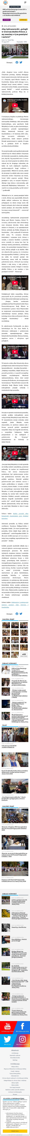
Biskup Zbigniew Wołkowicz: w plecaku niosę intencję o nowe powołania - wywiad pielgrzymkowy (19, 954)
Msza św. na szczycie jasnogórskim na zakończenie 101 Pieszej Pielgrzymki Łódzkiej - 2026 (14, 854)
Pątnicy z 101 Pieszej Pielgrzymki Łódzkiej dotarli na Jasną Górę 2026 (14, 880)
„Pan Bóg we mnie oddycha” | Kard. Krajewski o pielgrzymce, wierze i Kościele (14, 798)
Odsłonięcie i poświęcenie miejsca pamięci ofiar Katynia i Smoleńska (15, 604)
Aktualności (15, 1050)
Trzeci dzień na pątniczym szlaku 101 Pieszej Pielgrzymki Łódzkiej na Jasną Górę (19, 1012)
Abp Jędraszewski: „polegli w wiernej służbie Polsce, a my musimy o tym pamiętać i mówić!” (15, 33)
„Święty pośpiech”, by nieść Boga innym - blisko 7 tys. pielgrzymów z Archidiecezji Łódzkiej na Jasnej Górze (19, 706)
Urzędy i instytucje (15, 1071)
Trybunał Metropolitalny (15, 1073)
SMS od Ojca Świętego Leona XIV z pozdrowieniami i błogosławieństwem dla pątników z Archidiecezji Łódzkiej (15, 12)
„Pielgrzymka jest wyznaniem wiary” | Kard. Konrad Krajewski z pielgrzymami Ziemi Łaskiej (20, 999)
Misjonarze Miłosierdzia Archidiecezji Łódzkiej (15, 1069)
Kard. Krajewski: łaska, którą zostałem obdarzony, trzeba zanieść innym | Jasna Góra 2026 (15, 772)
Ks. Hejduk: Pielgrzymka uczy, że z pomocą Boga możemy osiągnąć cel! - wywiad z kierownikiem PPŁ (20, 968)
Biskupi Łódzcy (15, 1066)
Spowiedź (7, 20)
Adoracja (23, 20)
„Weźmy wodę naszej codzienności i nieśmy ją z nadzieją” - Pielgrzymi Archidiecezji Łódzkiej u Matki (19, 693)
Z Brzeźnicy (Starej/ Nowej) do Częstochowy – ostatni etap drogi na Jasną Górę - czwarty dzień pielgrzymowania (20, 916)
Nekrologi (15, 1060)
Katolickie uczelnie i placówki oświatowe (15, 1090)
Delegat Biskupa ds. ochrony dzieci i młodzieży (15, 1080)
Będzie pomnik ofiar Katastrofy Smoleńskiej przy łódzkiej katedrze (15, 516)
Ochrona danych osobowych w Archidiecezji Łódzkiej (15, 1078)
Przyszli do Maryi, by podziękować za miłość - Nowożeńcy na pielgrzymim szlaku (20, 683)
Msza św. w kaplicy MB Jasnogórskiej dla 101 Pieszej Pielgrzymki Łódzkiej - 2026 (14, 828)
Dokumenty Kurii (15, 1076)
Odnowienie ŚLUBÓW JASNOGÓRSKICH (9, 746)
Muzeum (15, 1094)
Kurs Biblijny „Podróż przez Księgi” (19, 940)
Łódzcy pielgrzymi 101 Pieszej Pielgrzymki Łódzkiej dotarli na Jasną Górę (19, 902)
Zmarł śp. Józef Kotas (19, 927)
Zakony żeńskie (15, 1085)
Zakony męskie (15, 1083)
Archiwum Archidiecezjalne (15, 1092)
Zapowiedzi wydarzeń (15, 1055)
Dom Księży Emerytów (15, 1087)
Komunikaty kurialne (15, 1057)
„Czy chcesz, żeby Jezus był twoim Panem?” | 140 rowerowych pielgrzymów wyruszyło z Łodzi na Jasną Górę (20, 983)
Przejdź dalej (14, 1131)
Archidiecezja (15, 1053)
